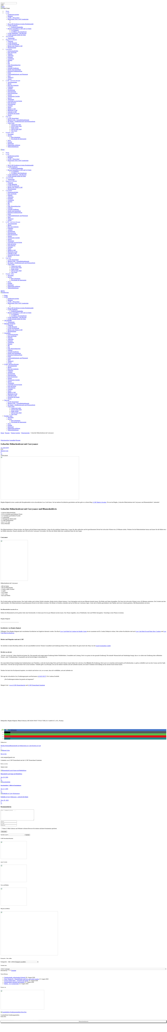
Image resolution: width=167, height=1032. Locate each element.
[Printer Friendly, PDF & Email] (5, 729)
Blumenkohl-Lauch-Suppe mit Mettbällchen (11, 773)
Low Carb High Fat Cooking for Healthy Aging (73, 631)
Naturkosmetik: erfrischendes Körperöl (14, 977)
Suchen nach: (4, 835)
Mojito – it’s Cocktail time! (11, 983)
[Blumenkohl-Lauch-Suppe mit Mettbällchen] (13, 770)
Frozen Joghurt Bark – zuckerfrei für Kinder (16, 980)
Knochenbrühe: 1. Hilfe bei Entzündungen (11, 785)
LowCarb (38, 745)
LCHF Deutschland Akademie (36, 685)
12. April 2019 (5, 447)
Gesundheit (12, 440)
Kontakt (23, 1)
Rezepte (7, 433)
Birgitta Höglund (5, 745)
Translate (13, 970)
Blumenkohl (13, 745)
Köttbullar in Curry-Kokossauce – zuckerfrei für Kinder (14, 797)
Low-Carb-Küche (30, 745)
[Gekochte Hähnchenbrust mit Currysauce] (5, 750)
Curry (18, 745)
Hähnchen (23, 745)
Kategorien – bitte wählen (8, 962)
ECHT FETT (42, 676)
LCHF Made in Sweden (99, 502)
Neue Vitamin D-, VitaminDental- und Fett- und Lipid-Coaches (21, 979)
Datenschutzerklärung (14, 1)
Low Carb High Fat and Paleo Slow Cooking (148, 631)
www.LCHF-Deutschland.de (17, 685)
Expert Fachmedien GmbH (103, 645)
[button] (13, 730)
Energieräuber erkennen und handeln (14, 982)
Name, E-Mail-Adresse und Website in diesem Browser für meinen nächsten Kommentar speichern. (29, 828)
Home (2, 433)
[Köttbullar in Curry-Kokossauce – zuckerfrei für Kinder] (10, 793)
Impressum (4, 1)
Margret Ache (4, 451)
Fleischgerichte (25, 433)
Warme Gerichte (15, 433)
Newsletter (29, 1)
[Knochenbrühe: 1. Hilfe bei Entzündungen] (5, 782)
